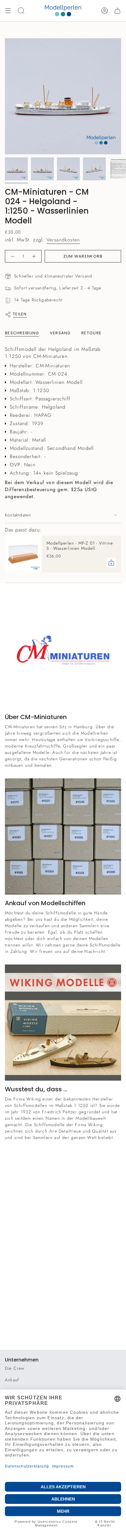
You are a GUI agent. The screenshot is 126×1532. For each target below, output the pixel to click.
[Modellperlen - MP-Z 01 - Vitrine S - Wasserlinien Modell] (23, 554)
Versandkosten (63, 239)
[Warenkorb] (117, 11)
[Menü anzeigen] (8, 11)
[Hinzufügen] (111, 563)
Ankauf (12, 1380)
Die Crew (14, 1368)
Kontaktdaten (18, 515)
